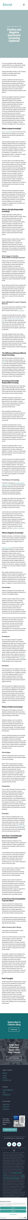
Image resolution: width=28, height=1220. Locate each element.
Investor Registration (8, 1089)
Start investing (10, 1129)
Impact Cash (6, 1106)
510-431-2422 (7, 1080)
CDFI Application (7, 1094)
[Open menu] (23, 4)
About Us (5, 1073)
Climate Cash (6, 1109)
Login (4, 1092)
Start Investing (14, 1058)
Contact (5, 1077)
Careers (5, 1075)
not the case (21, 310)
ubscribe (14, 1029)
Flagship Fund (6, 1104)
